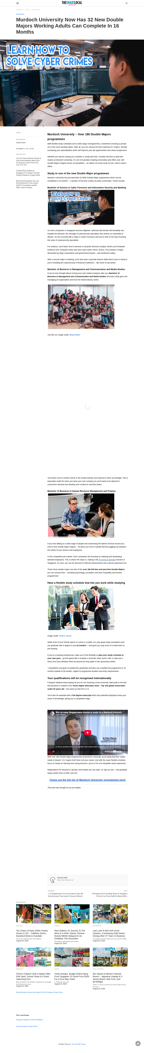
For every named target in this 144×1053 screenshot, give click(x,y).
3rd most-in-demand (107, 560)
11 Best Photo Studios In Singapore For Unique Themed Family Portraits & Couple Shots (28, 173)
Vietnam (26, 1026)
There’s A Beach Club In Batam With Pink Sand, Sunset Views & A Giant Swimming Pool (33, 976)
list (76, 689)
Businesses (36, 9)
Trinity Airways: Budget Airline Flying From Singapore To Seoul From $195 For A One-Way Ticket (71, 976)
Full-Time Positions (46, 992)
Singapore (19, 1020)
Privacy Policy (58, 992)
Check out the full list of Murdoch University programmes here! (88, 779)
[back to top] (138, 1043)
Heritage (19, 925)
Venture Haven (65, 636)
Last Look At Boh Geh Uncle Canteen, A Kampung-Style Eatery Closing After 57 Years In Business (109, 933)
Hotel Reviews (98, 969)
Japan (31, 1026)
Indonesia (20, 969)
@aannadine (74, 335)
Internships (36, 992)
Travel (56, 969)
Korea (36, 1026)
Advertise (23, 992)
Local (28, 9)
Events (57, 925)
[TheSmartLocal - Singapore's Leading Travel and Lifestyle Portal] (72, 3)
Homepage (19, 9)
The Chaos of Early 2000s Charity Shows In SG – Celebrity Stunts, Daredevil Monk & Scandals (32, 933)
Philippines (39, 1020)
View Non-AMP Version (78, 1044)
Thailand (33, 1020)
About (18, 992)
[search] (126, 3)
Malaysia (26, 1020)
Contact (29, 992)
